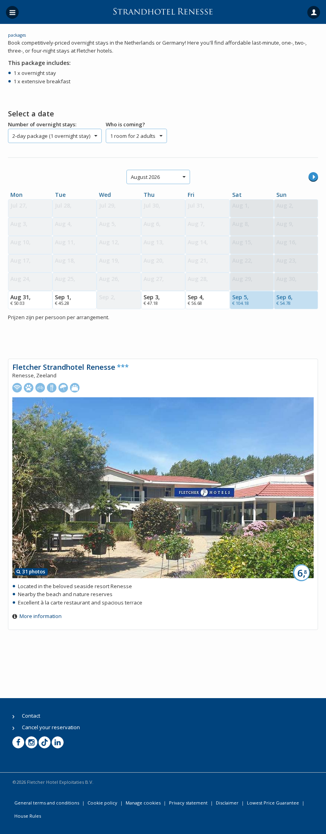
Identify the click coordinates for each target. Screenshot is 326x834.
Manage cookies (143, 803)
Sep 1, (63, 299)
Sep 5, (240, 299)
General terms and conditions (46, 803)
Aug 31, (20, 299)
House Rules (27, 816)
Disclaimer (227, 803)
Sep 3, (152, 299)
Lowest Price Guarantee (273, 803)
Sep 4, (196, 299)
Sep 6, (284, 299)
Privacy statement (188, 803)
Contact (31, 715)
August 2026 (145, 177)
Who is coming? (125, 124)
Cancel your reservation (51, 727)
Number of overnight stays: (42, 124)
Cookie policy (102, 803)
